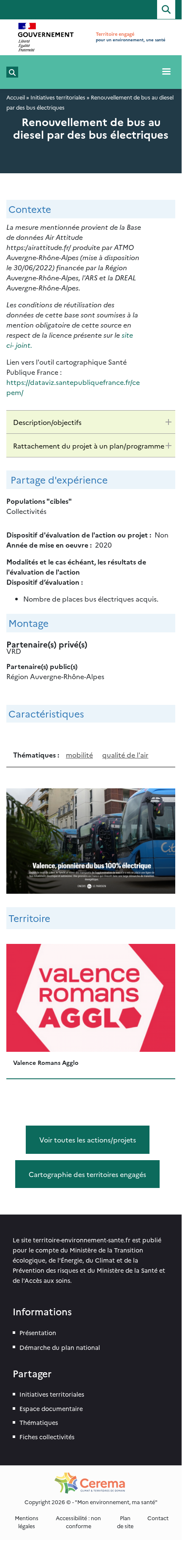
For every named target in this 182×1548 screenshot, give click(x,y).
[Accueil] (46, 37)
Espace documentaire (51, 1408)
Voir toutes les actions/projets (87, 1139)
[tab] (90, 422)
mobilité (79, 754)
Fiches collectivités (46, 1436)
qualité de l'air (125, 754)
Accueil (15, 97)
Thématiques (38, 1422)
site (127, 334)
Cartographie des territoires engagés (87, 1174)
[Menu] (166, 72)
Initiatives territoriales (57, 97)
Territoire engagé (115, 34)
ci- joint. (19, 344)
